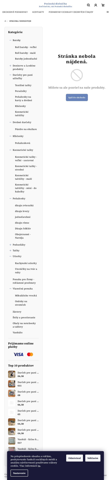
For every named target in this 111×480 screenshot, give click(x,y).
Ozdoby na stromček (21, 303)
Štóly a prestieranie (24, 317)
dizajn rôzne (22, 222)
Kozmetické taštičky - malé (23, 177)
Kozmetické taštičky (22, 113)
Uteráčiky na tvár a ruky (26, 270)
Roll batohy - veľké (26, 47)
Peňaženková (22, 143)
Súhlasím (92, 458)
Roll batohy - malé (25, 52)
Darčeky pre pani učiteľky (23, 76)
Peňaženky (19, 198)
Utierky (17, 256)
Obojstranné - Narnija (23, 236)
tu (39, 465)
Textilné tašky (23, 85)
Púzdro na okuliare (26, 129)
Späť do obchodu (76, 97)
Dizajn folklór (23, 228)
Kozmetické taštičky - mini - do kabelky (26, 188)
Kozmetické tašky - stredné (26, 167)
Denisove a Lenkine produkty (24, 67)
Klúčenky (20, 106)
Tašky (16, 250)
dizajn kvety (22, 211)
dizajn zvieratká (24, 205)
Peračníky (21, 91)
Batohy (17, 40)
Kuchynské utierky (26, 263)
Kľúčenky (18, 136)
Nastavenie (19, 473)
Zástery (17, 311)
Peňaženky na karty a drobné (23, 98)
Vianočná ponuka (23, 288)
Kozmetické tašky (23, 149)
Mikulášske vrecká (26, 295)
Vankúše (18, 332)
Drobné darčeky (22, 122)
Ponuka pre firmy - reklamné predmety (24, 281)
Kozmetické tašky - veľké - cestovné (26, 158)
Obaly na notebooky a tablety (24, 325)
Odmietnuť (74, 458)
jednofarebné (23, 216)
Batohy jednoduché (26, 58)
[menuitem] (15, 12)
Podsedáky (19, 244)
